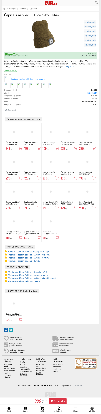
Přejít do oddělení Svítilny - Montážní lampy (28, 275)
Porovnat (12, 110)
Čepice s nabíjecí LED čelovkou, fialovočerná (86, 144)
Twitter (55, 371)
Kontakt (23, 365)
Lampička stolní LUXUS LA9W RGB (86, 203)
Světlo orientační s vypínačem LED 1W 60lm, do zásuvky (31, 234)
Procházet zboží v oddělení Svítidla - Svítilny (28, 258)
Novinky (7, 373)
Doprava (23, 367)
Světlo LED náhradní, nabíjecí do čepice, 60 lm (49, 234)
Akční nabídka (9, 371)
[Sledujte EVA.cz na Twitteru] (11, 330)
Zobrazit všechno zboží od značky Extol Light (28, 251)
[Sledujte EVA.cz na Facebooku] (6, 330)
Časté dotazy (57, 364)
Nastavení (40, 371)
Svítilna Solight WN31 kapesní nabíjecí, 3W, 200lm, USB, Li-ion (69, 205)
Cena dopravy (89, 56)
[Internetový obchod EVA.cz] (51, 3)
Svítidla (12, 9)
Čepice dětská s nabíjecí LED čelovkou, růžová (68, 174)
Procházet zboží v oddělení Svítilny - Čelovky (29, 255)
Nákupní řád (25, 369)
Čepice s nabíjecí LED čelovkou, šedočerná (12, 174)
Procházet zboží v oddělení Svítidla (24, 261)
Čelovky (33, 9)
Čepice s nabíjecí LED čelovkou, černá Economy (31, 174)
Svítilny (23, 9)
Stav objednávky (41, 367)
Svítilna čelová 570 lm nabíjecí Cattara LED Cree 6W (50, 204)
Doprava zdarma (7, 376)
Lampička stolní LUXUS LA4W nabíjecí (85, 174)
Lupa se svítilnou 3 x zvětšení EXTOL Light (13, 234)
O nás (22, 362)
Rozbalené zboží (8, 365)
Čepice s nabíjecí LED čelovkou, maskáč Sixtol (31, 144)
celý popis (70, 66)
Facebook (56, 369)
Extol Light (92, 93)
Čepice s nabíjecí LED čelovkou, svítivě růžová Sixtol (50, 144)
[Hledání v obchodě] (96, 2)
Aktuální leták (9, 368)
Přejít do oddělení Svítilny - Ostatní (24, 281)
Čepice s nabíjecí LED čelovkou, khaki (14, 315)
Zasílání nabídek (39, 374)
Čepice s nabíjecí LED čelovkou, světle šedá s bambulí (49, 175)
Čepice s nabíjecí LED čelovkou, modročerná (68, 144)
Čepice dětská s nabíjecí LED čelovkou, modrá (31, 204)
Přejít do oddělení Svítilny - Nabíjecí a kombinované (32, 278)
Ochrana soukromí (23, 375)
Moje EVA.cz (41, 364)
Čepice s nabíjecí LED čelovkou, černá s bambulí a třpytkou (13, 145)
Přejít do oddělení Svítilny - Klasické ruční (27, 272)
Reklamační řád (26, 372)
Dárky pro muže (10, 70)
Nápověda (56, 367)
